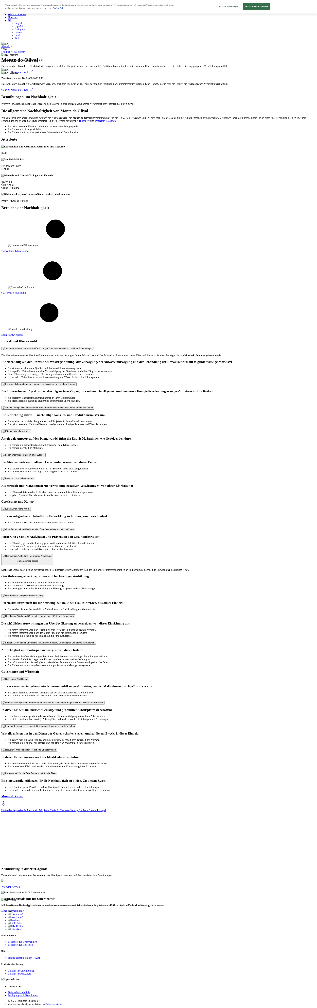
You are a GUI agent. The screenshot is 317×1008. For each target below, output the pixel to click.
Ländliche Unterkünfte (13, 51)
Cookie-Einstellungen (228, 6)
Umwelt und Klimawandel (15, 251)
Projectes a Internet (53, 1004)
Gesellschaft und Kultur (13, 292)
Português (20, 29)
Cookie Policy (59, 8)
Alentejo (5, 46)
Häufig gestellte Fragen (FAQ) (24, 957)
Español (19, 26)
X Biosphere (83, 120)
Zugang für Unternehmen (21, 970)
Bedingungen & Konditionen (23, 995)
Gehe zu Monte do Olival (15, 89)
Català (18, 35)
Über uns (13, 17)
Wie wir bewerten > (11, 886)
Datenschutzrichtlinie (19, 992)
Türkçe (18, 38)
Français (19, 32)
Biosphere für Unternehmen (22, 941)
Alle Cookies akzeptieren (256, 6)
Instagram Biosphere (105, 120)
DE (10, 20)
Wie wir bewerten (17, 14)
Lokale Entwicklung (12, 334)
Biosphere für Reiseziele (20, 944)
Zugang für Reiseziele (19, 973)
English (18, 23)
